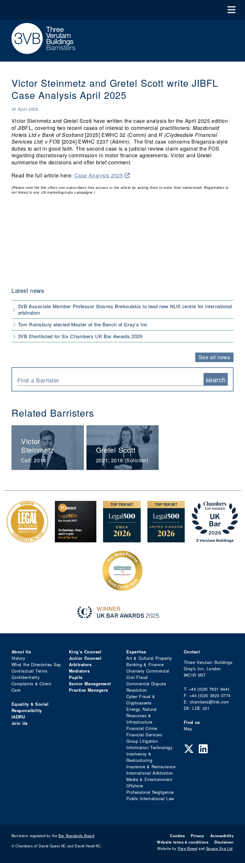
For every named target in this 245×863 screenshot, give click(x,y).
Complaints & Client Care (31, 687)
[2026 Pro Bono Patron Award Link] (122, 588)
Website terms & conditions (182, 841)
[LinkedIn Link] (203, 748)
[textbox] (108, 380)
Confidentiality (25, 677)
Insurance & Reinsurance (150, 766)
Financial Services (144, 735)
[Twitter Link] (189, 748)
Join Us (19, 723)
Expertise (136, 652)
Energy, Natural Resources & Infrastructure (141, 715)
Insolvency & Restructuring (139, 757)
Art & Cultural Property (149, 658)
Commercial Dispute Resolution (146, 687)
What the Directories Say (36, 664)
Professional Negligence (150, 792)
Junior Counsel (85, 658)
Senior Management (90, 684)
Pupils (76, 677)
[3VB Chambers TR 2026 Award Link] (214, 539)
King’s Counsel (85, 652)
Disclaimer (224, 841)
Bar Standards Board (76, 835)
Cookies (177, 835)
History (18, 658)
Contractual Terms (29, 671)
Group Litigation (142, 741)
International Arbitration (149, 773)
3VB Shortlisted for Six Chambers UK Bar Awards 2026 (80, 336)
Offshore (134, 786)
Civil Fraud (137, 677)
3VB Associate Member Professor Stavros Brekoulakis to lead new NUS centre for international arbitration (125, 309)
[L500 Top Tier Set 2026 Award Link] (166, 539)
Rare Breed (187, 848)
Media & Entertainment (149, 779)
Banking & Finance (145, 664)
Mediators (79, 671)
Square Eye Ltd (219, 848)
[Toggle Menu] (231, 9)
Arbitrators (80, 664)
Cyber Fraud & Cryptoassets (140, 699)
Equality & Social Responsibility (29, 707)
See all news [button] (214, 357)
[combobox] (110, 379)
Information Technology (149, 747)
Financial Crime (141, 728)
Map (188, 728)
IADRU (18, 717)
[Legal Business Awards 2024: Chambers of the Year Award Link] (27, 539)
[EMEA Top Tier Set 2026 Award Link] (122, 539)
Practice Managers (88, 690)
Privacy (197, 835)
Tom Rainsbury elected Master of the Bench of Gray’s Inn (82, 324)
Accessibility (222, 835)
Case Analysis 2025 (98, 175)
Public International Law (150, 798)
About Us (21, 652)
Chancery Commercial (147, 671)
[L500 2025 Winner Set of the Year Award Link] (75, 539)
